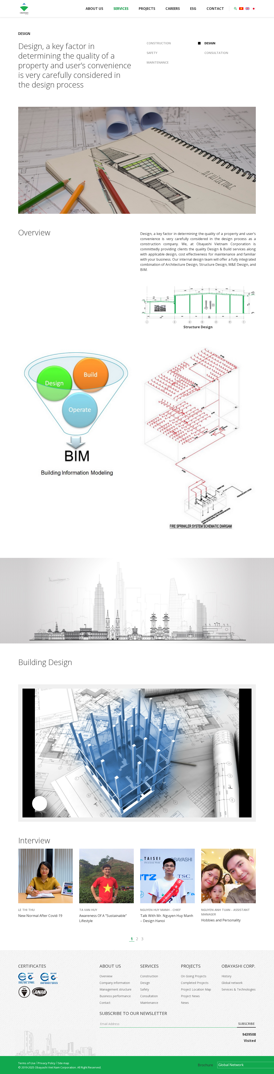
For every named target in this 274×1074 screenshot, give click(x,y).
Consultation (216, 53)
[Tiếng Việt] (241, 8)
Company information (115, 983)
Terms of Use (27, 1063)
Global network (232, 983)
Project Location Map (196, 989)
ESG (193, 8)
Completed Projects (194, 983)
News (185, 1003)
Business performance (115, 996)
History (226, 976)
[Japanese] (254, 8)
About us (94, 8)
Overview (106, 976)
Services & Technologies (239, 989)
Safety (152, 53)
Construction (159, 43)
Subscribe (246, 1024)
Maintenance (158, 62)
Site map (63, 1063)
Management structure (115, 989)
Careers (172, 8)
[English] (247, 8)
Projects (147, 8)
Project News (190, 996)
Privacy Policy (46, 1063)
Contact (215, 8)
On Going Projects (193, 976)
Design (209, 43)
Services (120, 8)
